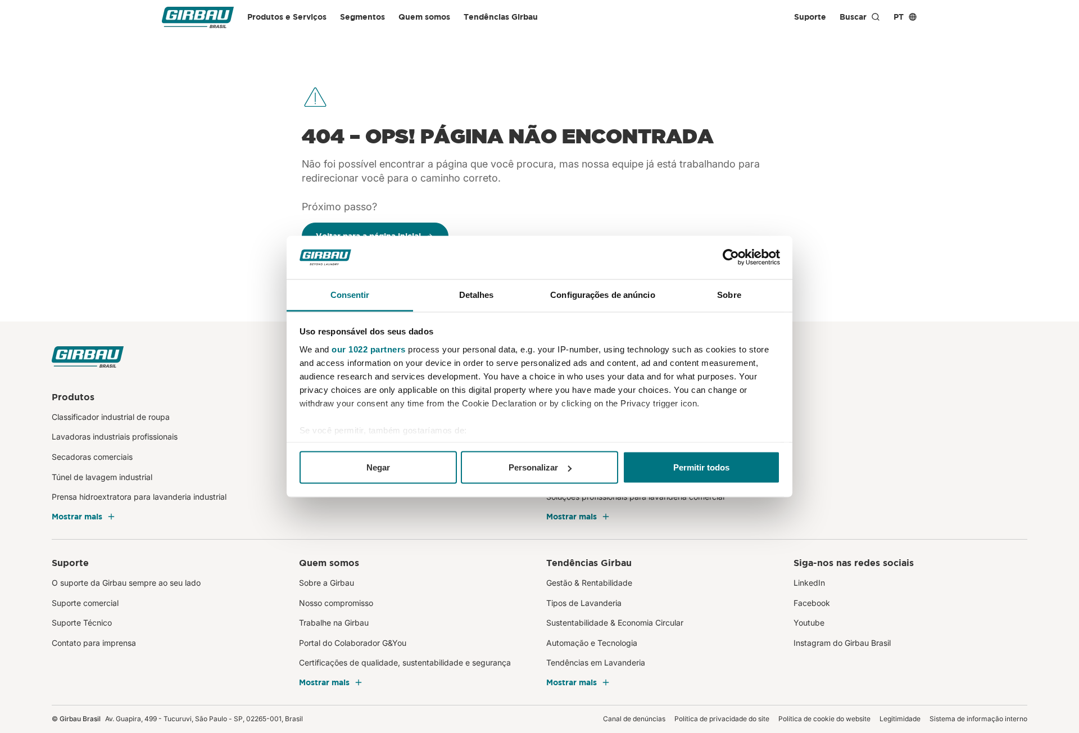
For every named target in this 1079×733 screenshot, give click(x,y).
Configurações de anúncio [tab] (602, 294)
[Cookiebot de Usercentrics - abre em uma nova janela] (731, 257)
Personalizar (533, 467)
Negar (378, 467)
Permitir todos (701, 467)
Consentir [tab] (350, 294)
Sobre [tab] (729, 294)
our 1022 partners (369, 349)
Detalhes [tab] (476, 294)
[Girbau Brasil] (198, 17)
